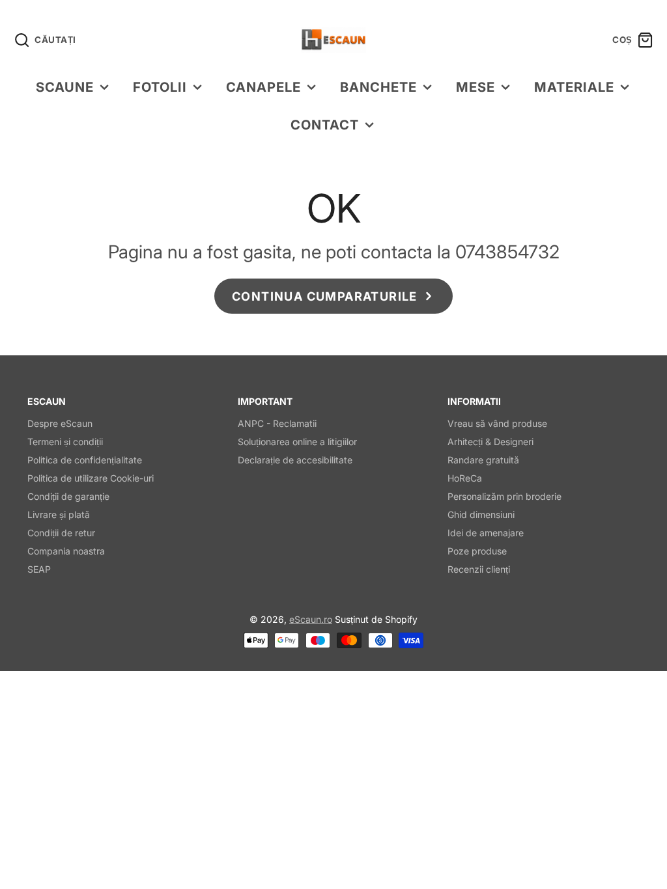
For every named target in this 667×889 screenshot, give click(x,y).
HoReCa (464, 478)
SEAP (39, 569)
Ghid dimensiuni (481, 514)
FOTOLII (160, 87)
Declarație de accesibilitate (295, 459)
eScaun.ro (310, 619)
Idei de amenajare (485, 532)
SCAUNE (65, 87)
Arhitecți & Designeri (490, 441)
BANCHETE (378, 87)
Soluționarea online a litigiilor (297, 441)
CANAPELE (263, 87)
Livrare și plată (58, 514)
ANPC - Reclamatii (277, 423)
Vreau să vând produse (497, 423)
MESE (475, 87)
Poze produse (477, 550)
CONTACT (325, 124)
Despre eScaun (59, 423)
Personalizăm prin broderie (504, 496)
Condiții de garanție (68, 496)
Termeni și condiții (65, 441)
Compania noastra (66, 550)
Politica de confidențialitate (84, 459)
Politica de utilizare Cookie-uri (90, 478)
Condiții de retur (61, 532)
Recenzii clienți (478, 569)
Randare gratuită (483, 459)
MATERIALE (574, 87)
